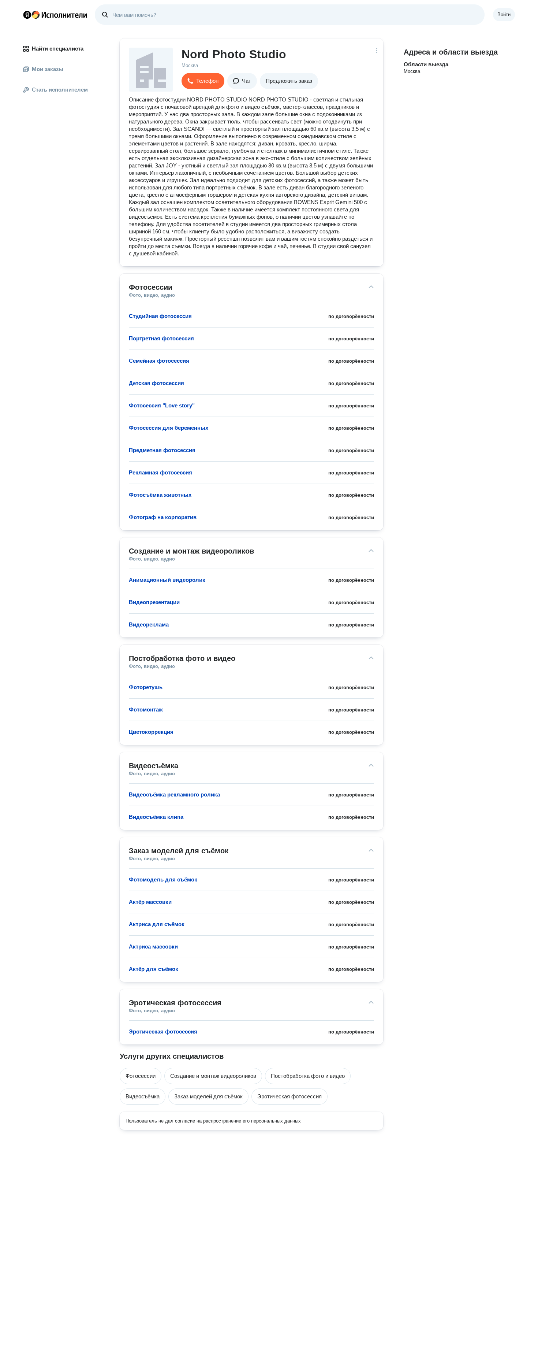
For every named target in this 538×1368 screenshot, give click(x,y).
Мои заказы (47, 69)
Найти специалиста (57, 48)
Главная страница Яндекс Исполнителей (55, 14)
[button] (203, 81)
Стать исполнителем (60, 89)
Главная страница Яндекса (27, 14)
